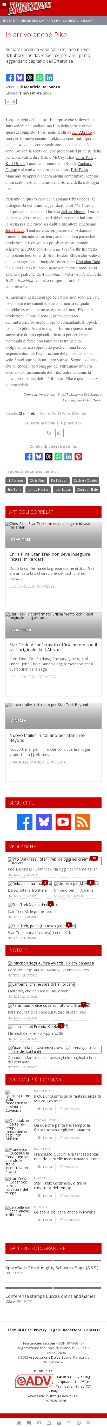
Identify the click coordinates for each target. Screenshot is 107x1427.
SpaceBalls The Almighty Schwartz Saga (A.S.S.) (52, 1268)
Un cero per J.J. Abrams (74, 890)
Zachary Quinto (85, 480)
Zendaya (87, 20)
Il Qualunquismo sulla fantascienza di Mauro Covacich (67, 1098)
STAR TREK (21, 539)
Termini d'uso (19, 1330)
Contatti (92, 1330)
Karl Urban (15, 163)
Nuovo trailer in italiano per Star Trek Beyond (47, 737)
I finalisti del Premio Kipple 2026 (35, 1033)
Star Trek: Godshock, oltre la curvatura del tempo (60, 1185)
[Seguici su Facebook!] (25, 822)
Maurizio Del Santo (42, 86)
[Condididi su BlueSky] (19, 77)
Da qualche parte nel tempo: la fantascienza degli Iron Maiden (62, 1127)
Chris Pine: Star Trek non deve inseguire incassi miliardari (49, 556)
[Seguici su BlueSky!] (44, 822)
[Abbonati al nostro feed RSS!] (82, 822)
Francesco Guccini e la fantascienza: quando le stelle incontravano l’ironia (67, 1156)
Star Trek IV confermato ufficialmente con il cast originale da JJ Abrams (53, 647)
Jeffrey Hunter (73, 211)
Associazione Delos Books (50, 1357)
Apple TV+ (54, 20)
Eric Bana (79, 169)
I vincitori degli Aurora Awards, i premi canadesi (49, 969)
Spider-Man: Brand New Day (23, 20)
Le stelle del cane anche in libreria (65, 1212)
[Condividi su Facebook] (9, 77)
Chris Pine (84, 157)
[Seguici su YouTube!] (63, 822)
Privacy (40, 1330)
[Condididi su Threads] (29, 77)
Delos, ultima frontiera (27, 890)
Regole (55, 1330)
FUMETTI (40, 1178)
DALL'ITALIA (42, 1091)
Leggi (47, 1109)
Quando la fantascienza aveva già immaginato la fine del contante (54, 1059)
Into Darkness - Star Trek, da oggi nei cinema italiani (53, 869)
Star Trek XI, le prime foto (30, 911)
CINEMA (18, 721)
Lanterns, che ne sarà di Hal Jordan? (39, 990)
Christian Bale (88, 261)
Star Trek (27, 413)
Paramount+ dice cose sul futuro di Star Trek (47, 1012)
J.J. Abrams (82, 132)
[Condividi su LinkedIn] (49, 77)
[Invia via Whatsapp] (39, 77)
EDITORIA (40, 1207)
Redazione (72, 1330)
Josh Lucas (14, 230)
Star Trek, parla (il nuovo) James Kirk (39, 932)
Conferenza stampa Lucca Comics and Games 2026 (50, 1298)
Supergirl (70, 20)
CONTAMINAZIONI (46, 1120)
